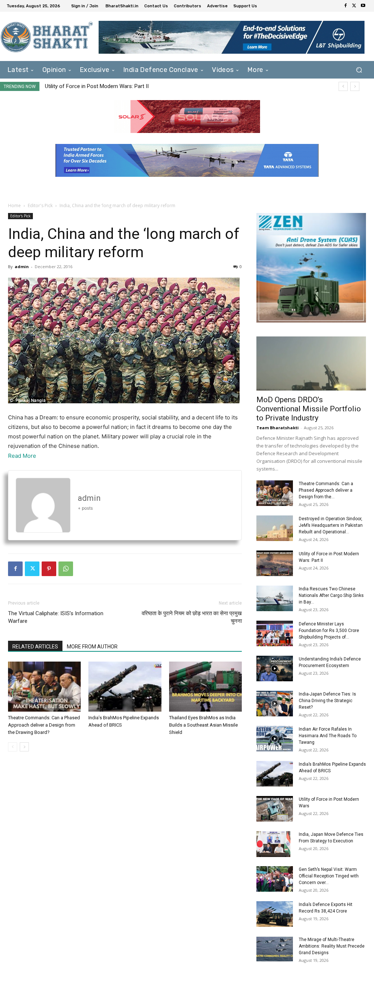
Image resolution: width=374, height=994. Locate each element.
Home (14, 205)
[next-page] (24, 746)
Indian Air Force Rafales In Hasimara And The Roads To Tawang (327, 736)
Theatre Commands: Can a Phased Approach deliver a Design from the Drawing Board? (44, 725)
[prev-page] (12, 746)
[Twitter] (354, 5)
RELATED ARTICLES (35, 647)
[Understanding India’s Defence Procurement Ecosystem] (274, 668)
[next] (354, 86)
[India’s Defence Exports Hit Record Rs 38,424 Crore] (274, 914)
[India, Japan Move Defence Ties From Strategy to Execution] (273, 844)
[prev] (343, 86)
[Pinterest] (49, 568)
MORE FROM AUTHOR (92, 647)
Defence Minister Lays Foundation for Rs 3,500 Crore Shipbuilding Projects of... (329, 630)
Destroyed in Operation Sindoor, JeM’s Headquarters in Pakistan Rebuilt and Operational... (331, 525)
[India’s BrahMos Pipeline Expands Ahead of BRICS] (124, 687)
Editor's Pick (40, 205)
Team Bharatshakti (277, 427)
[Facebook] (345, 5)
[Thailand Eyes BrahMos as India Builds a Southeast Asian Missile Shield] (205, 687)
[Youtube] (363, 5)
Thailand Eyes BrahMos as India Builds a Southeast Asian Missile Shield (203, 725)
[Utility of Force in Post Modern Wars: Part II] (274, 563)
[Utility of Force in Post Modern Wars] (274, 809)
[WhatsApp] (65, 568)
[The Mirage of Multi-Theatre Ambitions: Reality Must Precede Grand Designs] (274, 949)
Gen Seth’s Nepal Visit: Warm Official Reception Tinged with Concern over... (329, 876)
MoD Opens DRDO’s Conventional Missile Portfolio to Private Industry (308, 408)
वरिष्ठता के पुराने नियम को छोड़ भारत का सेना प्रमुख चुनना (192, 617)
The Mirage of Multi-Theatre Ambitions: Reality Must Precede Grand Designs (332, 946)
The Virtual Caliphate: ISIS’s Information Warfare (55, 617)
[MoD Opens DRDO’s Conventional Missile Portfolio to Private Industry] (311, 363)
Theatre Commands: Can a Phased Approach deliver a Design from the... (326, 490)
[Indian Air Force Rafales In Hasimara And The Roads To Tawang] (274, 738)
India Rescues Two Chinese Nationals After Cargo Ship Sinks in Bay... (331, 595)
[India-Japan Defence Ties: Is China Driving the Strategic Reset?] (274, 703)
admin (22, 266)
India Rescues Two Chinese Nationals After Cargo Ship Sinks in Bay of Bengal (145, 86)
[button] (358, 70)
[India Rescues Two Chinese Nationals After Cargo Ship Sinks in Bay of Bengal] (274, 598)
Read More (22, 455)
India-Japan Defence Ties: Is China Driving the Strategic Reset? (327, 701)
